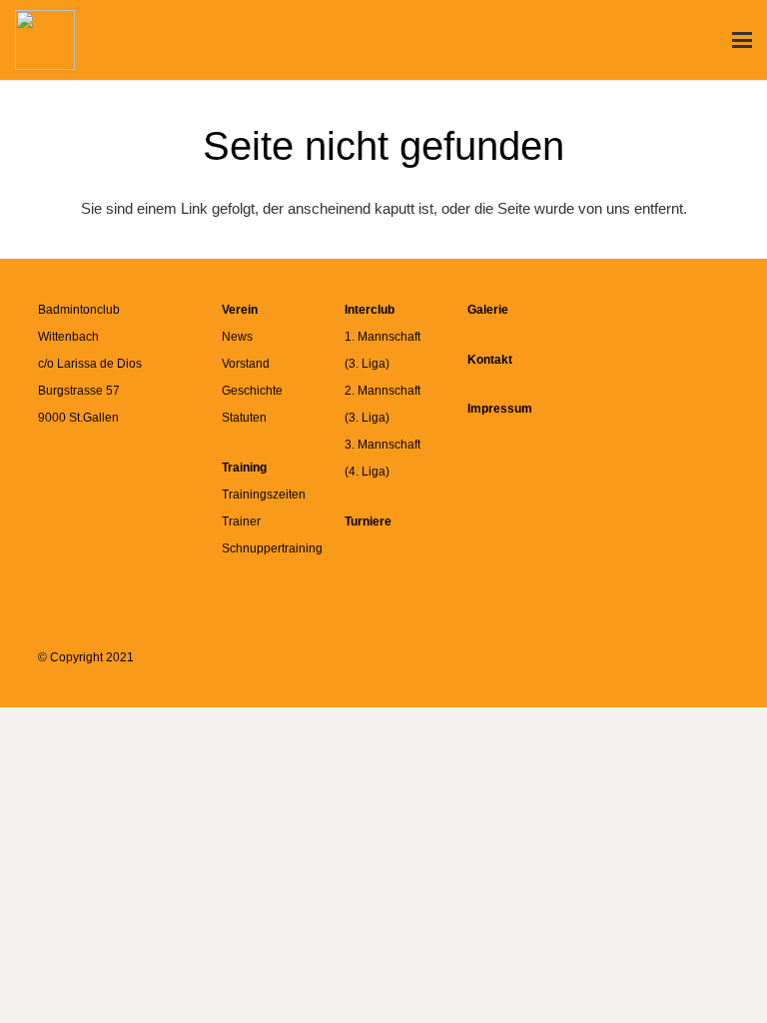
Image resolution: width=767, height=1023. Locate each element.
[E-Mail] (698, 395)
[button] (742, 40)
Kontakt (489, 360)
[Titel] (45, 40)
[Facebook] (631, 327)
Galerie (487, 310)
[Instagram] (698, 327)
